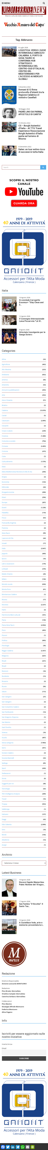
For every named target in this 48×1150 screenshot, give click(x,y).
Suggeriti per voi (8, 783)
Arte (3, 395)
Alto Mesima (6, 369)
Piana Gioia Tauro (8, 625)
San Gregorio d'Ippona (10, 717)
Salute (4, 691)
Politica (4, 640)
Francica (5, 528)
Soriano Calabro (8, 753)
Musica (4, 599)
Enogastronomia (8, 492)
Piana (4, 620)
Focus (4, 518)
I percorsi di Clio (7, 538)
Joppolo (5, 553)
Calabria (5, 410)
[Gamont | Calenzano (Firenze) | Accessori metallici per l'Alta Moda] (24, 250)
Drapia (4, 477)
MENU (7, 3)
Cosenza (5, 436)
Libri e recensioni (8, 564)
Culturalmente (7, 461)
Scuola (4, 737)
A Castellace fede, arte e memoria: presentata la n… (31, 923)
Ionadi (4, 543)
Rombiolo (5, 676)
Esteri (4, 497)
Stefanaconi (6, 773)
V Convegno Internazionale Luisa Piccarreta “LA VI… (31, 320)
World (4, 835)
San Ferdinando (7, 712)
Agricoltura (6, 364)
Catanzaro (5, 420)
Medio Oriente (7, 574)
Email (4, 1048)
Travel (4, 799)
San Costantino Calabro (10, 707)
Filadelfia (5, 512)
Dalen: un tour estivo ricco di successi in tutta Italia (31, 150)
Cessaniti (5, 426)
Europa (4, 502)
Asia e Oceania (7, 400)
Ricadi (4, 661)
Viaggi (4, 819)
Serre (4, 748)
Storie (4, 778)
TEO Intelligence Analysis (11, 794)
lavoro (4, 558)
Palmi (4, 610)
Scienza (4, 732)
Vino (3, 829)
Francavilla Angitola (9, 523)
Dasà (3, 466)
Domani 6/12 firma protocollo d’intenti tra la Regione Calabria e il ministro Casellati (31, 93)
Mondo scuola (7, 584)
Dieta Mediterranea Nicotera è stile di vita (17, 472)
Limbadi (5, 569)
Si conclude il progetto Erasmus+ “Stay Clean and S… (31, 302)
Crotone (5, 451)
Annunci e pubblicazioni (10, 390)
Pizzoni (4, 635)
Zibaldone (5, 840)
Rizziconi (5, 671)
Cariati (4, 415)
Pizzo (4, 630)
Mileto (4, 579)
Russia (4, 686)
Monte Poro (6, 589)
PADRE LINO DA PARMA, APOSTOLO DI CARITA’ (30, 113)
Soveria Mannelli (8, 758)
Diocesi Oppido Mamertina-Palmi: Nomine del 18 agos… (32, 883)
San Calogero (6, 697)
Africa (4, 359)
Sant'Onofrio (6, 727)
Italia (3, 548)
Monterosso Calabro (9, 594)
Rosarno (5, 681)
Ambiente (5, 374)
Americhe (5, 385)
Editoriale (5, 487)
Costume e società (8, 441)
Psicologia (5, 645)
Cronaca (5, 446)
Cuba (4, 456)
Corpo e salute (7, 431)
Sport (4, 768)
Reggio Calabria (7, 651)
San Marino (6, 722)
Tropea (4, 804)
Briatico (4, 405)
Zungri (4, 845)
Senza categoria (7, 743)
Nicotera (5, 604)
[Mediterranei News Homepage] (14, 954)
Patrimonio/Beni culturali (11, 615)
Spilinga (5, 763)
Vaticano (5, 814)
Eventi (4, 507)
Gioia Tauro (6, 533)
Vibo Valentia (6, 824)
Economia (5, 482)
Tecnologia (6, 789)
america (5, 380)
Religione (5, 656)
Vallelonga (5, 809)
